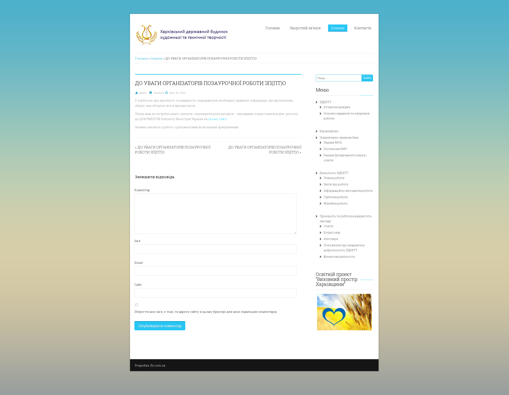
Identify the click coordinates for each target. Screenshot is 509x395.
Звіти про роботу (336, 184)
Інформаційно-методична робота (348, 191)
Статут (329, 226)
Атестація (331, 239)
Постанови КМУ (335, 149)
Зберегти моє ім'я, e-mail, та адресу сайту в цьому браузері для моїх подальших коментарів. (205, 312)
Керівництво (329, 131)
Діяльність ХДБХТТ (334, 173)
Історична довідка (337, 107)
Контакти (362, 27)
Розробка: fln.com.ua (150, 365)
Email (138, 263)
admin (142, 93)
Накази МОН (333, 142)
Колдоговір (332, 232)
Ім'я (137, 241)
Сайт (138, 284)
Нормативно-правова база (339, 137)
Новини (337, 27)
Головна (272, 27)
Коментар (142, 190)
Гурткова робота (336, 197)
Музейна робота (335, 203)
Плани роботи (334, 178)
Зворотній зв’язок (305, 27)
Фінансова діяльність (339, 256)
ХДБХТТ (325, 102)
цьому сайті (217, 119)
